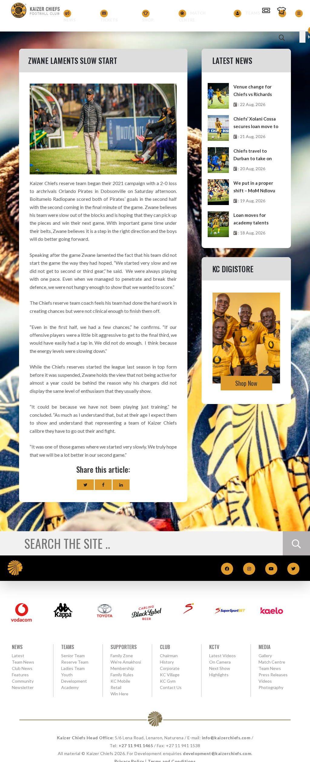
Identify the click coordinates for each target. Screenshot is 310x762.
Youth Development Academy (74, 681)
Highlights (219, 674)
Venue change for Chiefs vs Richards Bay (252, 91)
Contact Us (171, 687)
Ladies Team (73, 668)
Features (20, 674)
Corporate (170, 668)
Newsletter (23, 687)
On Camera (220, 661)
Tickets (109, 20)
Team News (23, 661)
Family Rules (122, 674)
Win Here (119, 693)
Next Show (219, 668)
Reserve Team (74, 661)
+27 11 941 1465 (136, 745)
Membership (122, 668)
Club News (22, 668)
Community (23, 681)
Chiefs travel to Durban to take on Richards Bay (252, 155)
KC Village (170, 674)
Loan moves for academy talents (251, 218)
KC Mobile (120, 681)
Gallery (265, 655)
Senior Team (73, 655)
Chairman (169, 655)
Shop (148, 20)
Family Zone (121, 655)
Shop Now (246, 383)
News (70, 20)
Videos (265, 681)
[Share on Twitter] (85, 484)
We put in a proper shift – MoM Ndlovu (254, 186)
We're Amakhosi (125, 661)
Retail (115, 687)
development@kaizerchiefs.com (217, 753)
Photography (271, 687)
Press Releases (273, 674)
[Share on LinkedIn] (121, 484)
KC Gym (168, 681)
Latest (18, 655)
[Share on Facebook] (103, 484)
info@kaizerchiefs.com (226, 737)
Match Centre (192, 16)
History (167, 661)
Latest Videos (222, 655)
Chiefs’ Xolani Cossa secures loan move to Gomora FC (255, 123)
